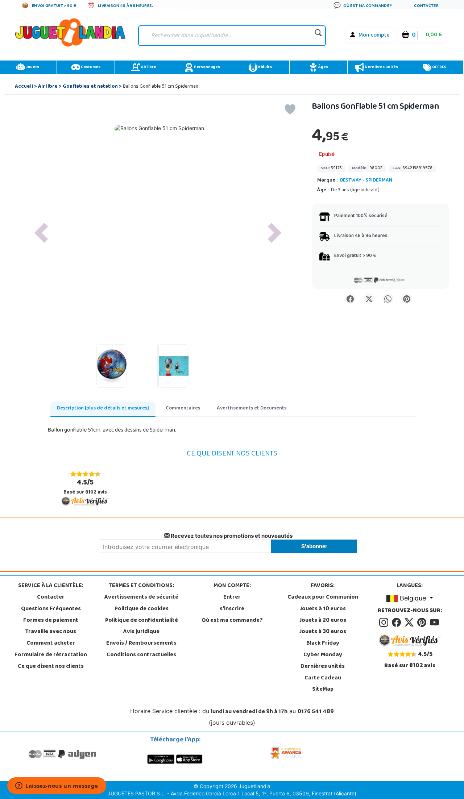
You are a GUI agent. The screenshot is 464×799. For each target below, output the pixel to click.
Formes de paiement (50, 621)
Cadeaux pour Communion (322, 597)
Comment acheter (50, 643)
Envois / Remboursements (141, 643)
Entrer (232, 597)
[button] (41, 232)
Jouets (32, 67)
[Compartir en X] (369, 298)
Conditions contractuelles (141, 655)
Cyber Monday (322, 655)
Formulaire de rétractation (50, 655)
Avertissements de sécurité (141, 597)
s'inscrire (232, 609)
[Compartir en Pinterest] (406, 298)
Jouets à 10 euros (323, 609)
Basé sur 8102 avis (85, 487)
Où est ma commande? (232, 621)
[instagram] (384, 622)
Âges (323, 67)
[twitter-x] (410, 622)
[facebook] (397, 622)
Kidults (264, 67)
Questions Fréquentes (51, 609)
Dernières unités (381, 67)
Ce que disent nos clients (51, 667)
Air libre (148, 67)
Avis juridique (141, 632)
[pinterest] (423, 622)
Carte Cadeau (322, 678)
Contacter (51, 597)
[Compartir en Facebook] (350, 298)
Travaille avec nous (50, 632)
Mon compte (374, 35)
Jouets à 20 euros (322, 621)
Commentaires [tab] (183, 408)
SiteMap (323, 689)
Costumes (90, 67)
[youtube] (435, 622)
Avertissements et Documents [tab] (251, 408)
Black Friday (322, 643)
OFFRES (438, 67)
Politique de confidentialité (141, 621)
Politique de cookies (142, 609)
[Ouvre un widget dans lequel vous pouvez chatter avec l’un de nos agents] (56, 786)
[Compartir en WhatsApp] (387, 298)
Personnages (206, 67)
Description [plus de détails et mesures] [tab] (103, 408)
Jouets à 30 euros (322, 632)
